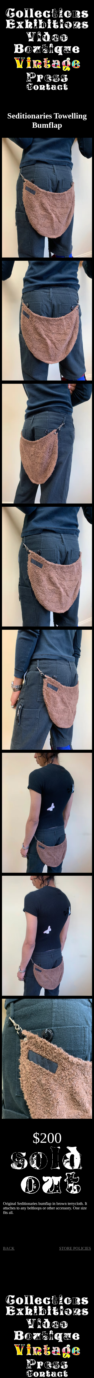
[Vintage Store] (47, 64)
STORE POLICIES (75, 1248)
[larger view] (47, 199)
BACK (9, 1248)
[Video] (47, 37)
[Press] (47, 77)
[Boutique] (47, 50)
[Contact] (47, 87)
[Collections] (47, 13)
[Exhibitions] (47, 24)
